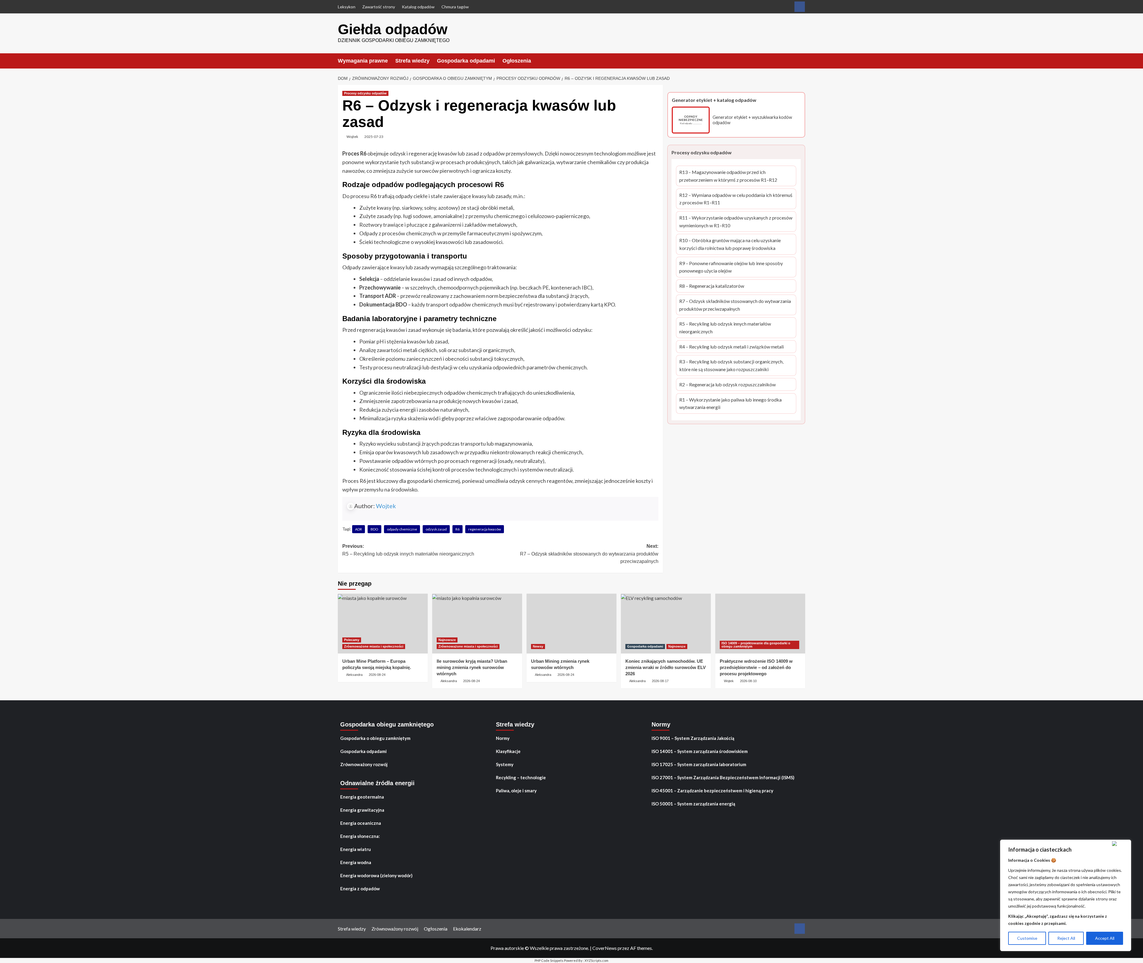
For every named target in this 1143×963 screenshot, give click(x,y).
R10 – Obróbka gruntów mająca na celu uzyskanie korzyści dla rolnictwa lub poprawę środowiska (730, 245)
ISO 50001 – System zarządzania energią (693, 803)
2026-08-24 (377, 674)
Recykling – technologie (521, 777)
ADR (358, 529)
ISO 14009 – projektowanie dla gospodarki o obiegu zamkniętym (756, 644)
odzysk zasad (436, 529)
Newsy (538, 646)
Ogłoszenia (516, 61)
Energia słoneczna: (360, 836)
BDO (374, 529)
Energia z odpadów (360, 888)
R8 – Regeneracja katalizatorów (711, 286)
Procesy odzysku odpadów (365, 93)
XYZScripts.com (596, 960)
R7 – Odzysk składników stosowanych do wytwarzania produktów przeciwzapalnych (735, 305)
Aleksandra (354, 674)
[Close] (1120, 843)
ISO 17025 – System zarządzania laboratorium (699, 764)
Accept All (1104, 938)
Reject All (1066, 938)
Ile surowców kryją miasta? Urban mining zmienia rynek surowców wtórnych (472, 667)
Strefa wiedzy (412, 61)
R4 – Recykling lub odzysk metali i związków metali (731, 347)
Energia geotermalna (362, 796)
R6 (457, 529)
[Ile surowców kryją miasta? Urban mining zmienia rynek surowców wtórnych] (477, 624)
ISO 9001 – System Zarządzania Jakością (693, 738)
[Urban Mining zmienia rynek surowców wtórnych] (571, 624)
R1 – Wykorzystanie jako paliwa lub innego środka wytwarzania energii (730, 404)
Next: (589, 554)
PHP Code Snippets (549, 960)
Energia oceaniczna (360, 823)
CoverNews (604, 948)
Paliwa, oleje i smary (516, 790)
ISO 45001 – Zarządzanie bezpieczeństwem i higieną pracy (712, 790)
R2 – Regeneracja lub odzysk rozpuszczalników (727, 385)
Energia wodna (355, 862)
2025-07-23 (373, 136)
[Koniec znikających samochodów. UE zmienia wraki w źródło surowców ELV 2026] (666, 624)
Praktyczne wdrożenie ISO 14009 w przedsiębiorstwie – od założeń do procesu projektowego (756, 667)
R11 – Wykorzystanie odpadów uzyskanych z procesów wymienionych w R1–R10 (735, 222)
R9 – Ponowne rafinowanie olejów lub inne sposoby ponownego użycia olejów (731, 267)
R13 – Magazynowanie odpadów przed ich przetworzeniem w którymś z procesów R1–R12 (728, 176)
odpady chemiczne (402, 529)
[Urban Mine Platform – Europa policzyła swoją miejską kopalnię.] (383, 624)
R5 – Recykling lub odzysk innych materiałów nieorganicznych (725, 328)
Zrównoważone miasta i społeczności (373, 646)
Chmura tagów (455, 6)
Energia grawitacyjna (362, 810)
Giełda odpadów (392, 29)
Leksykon (346, 6)
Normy (503, 738)
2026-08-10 (748, 681)
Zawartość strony (378, 6)
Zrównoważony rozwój (364, 764)
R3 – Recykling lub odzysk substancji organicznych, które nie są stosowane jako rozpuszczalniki (731, 366)
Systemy (504, 764)
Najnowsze (447, 640)
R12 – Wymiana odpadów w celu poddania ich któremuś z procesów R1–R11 (735, 199)
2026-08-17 (660, 681)
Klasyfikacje (508, 751)
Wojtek (352, 136)
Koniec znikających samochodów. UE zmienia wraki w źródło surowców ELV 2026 (665, 667)
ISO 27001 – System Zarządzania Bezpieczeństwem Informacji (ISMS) (723, 777)
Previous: (408, 550)
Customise (1027, 938)
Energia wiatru (355, 849)
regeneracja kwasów (484, 529)
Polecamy (351, 640)
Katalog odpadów (418, 6)
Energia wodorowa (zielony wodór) (376, 875)
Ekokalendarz (467, 928)
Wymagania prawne (363, 61)
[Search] (801, 60)
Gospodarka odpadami (466, 61)
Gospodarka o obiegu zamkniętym (375, 738)
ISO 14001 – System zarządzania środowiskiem (700, 751)
